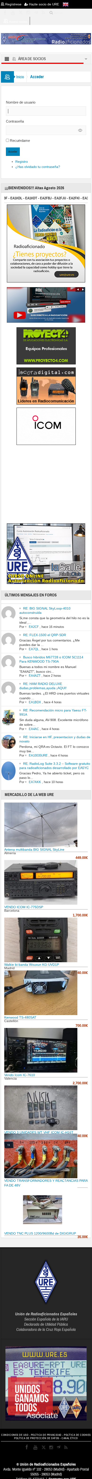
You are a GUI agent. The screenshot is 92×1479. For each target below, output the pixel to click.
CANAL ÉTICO (70, 1438)
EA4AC (34, 729)
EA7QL (34, 649)
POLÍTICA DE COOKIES (77, 1435)
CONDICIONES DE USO (14, 1435)
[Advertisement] (46, 485)
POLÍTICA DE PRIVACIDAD (46, 1435)
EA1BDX (35, 702)
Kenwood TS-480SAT (20, 1017)
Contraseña (15, 121)
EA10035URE (38, 755)
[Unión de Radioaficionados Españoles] (46, 38)
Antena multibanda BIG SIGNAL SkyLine (34, 849)
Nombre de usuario (20, 102)
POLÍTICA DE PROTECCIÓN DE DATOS (36, 1438)
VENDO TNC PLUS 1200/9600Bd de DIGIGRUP (40, 1233)
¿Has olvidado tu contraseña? (37, 167)
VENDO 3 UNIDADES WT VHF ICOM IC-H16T (38, 1132)
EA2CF (34, 627)
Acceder (12, 152)
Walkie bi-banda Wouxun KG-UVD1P (31, 964)
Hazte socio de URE (43, 4)
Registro (21, 161)
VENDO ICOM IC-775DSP (23, 907)
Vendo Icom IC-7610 (19, 1075)
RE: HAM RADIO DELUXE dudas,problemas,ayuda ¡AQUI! (43, 686)
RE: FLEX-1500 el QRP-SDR (44, 635)
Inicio (20, 76)
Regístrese (14, 4)
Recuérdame (20, 141)
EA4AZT (35, 675)
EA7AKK (35, 782)
